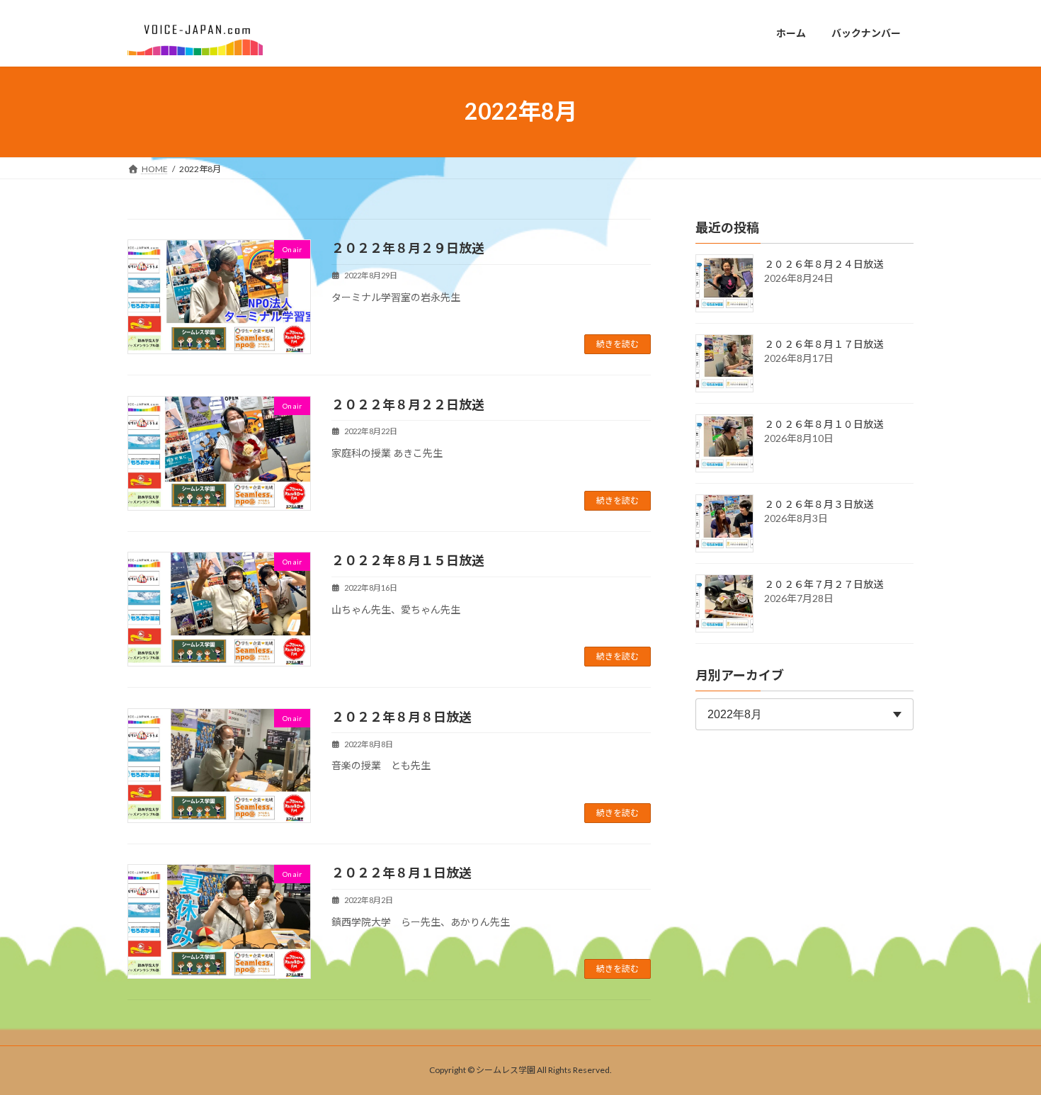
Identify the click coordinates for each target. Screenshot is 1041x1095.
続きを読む (617, 344)
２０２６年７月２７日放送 (823, 584)
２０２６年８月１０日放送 (823, 424)
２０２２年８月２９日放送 (407, 248)
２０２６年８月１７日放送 (823, 344)
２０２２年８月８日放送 (401, 717)
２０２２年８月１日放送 (401, 872)
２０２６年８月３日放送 (818, 504)
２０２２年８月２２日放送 (407, 404)
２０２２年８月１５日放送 (407, 560)
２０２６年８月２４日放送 (823, 264)
